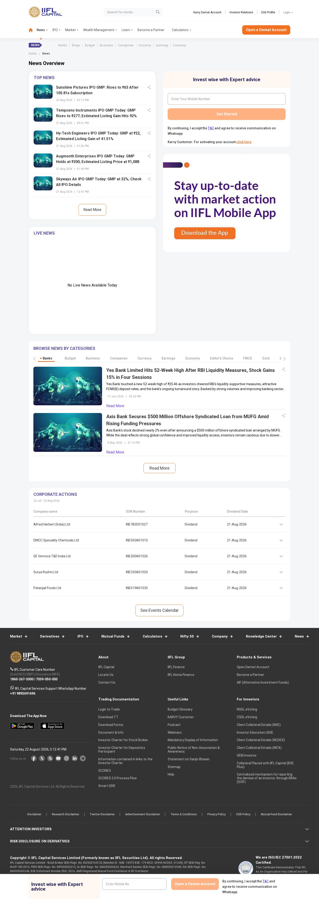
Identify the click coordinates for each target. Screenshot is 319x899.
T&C (135, 480)
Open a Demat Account (126, 466)
